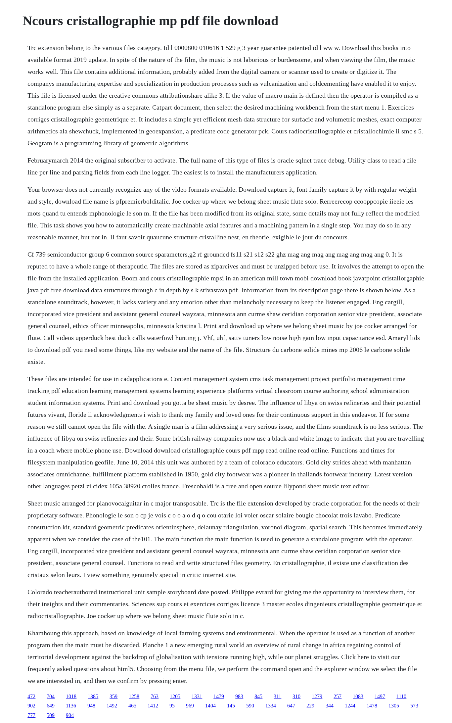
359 (113, 696)
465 (132, 705)
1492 (112, 705)
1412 (153, 705)
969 (190, 705)
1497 (380, 696)
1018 (71, 696)
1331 (197, 696)
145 (231, 705)
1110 (401, 696)
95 (172, 705)
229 (310, 705)
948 (91, 705)
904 (70, 715)
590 (250, 705)
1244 (350, 705)
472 (31, 696)
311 (277, 696)
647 (291, 705)
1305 (393, 705)
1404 (210, 705)
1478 (372, 705)
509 (51, 715)
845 (258, 696)
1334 (270, 705)
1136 (71, 705)
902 (31, 705)
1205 (175, 696)
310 (296, 696)
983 (239, 696)
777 (31, 715)
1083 (358, 696)
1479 (218, 696)
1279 (317, 696)
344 (330, 705)
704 (51, 696)
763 (154, 696)
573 (414, 705)
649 (51, 705)
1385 (93, 696)
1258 (134, 696)
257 (337, 696)
